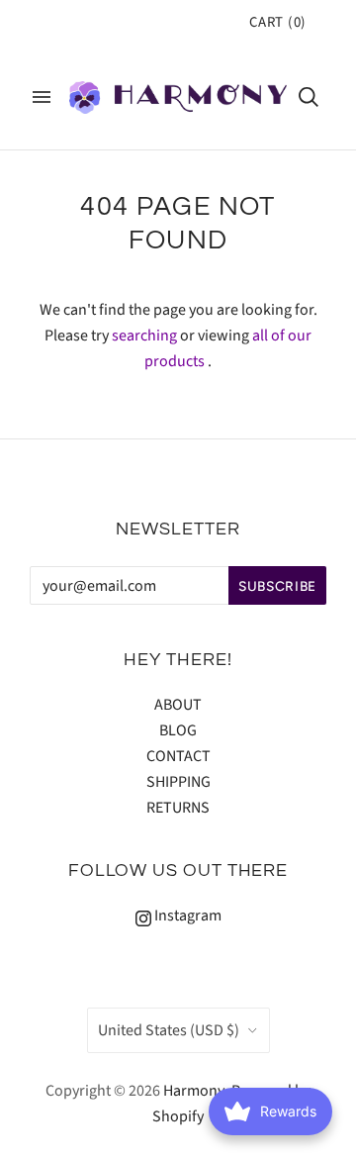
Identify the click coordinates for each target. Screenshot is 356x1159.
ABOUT (178, 705)
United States (168, 1030)
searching (144, 335)
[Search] (308, 97)
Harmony (193, 1091)
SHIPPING (178, 782)
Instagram (186, 915)
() (278, 22)
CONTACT (178, 756)
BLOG (178, 730)
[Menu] (41, 97)
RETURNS (178, 808)
